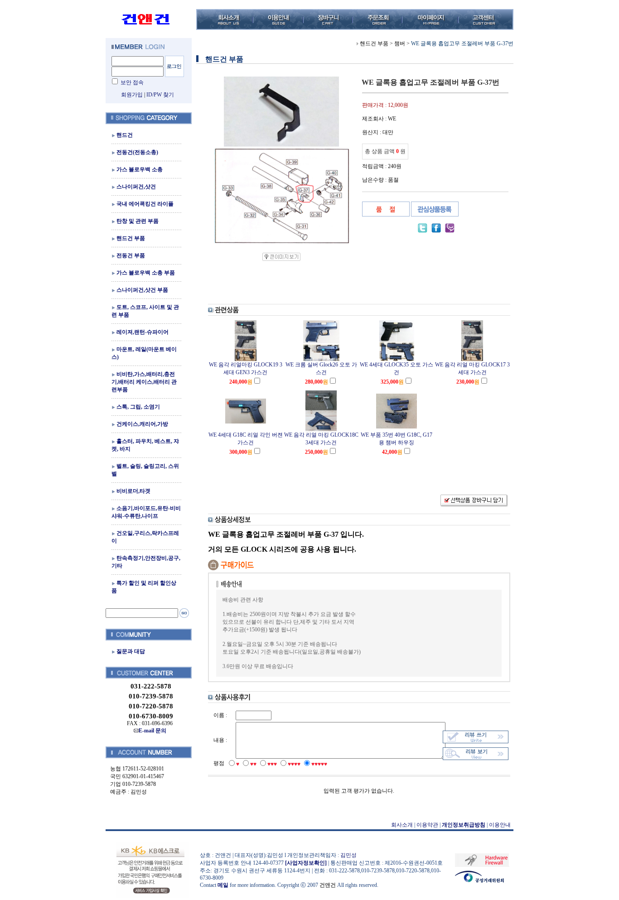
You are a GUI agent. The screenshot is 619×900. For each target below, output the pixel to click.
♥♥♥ (272, 764)
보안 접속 (132, 82)
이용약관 (427, 825)
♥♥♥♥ (294, 764)
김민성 (348, 855)
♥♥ (253, 764)
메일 (223, 885)
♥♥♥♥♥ (319, 764)
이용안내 (500, 825)
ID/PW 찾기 (160, 94)
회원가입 (132, 94)
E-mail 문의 (152, 730)
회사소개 (402, 825)
